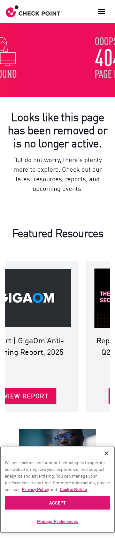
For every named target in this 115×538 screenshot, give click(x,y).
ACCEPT (57, 502)
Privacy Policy (35, 489)
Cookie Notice (73, 489)
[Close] (106, 453)
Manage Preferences (57, 521)
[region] (57, 489)
